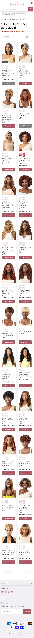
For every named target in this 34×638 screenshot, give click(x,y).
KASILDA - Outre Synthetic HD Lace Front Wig (24, 291)
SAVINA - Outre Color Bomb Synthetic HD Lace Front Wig (8, 72)
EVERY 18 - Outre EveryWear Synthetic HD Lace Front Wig (24, 508)
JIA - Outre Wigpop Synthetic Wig (25, 332)
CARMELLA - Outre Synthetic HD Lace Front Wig (25, 249)
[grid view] (27, 37)
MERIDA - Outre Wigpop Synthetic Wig (24, 552)
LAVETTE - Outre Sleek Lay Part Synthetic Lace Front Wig (8, 250)
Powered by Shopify (17, 634)
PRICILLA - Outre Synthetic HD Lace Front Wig (8, 291)
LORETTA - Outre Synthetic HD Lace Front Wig (24, 160)
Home (3, 19)
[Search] (30, 9)
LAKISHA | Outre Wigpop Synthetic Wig (8, 420)
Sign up (27, 611)
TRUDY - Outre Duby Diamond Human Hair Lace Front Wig (24, 72)
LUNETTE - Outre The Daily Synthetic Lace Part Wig (8, 507)
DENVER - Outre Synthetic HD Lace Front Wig (8, 463)
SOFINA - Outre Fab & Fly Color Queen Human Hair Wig (8, 552)
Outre (3, 77)
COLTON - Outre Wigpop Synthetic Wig (8, 335)
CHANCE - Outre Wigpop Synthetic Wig (24, 463)
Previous (6, 571)
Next (29, 571)
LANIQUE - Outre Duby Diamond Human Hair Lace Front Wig (7, 118)
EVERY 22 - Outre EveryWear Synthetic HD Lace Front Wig (24, 204)
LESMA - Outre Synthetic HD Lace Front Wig (24, 420)
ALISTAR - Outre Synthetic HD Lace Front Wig (8, 160)
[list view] (31, 37)
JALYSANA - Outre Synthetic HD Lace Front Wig (24, 115)
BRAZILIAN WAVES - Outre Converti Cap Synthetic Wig (25, 374)
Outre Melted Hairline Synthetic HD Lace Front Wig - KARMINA (8, 204)
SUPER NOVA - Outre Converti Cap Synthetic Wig (8, 376)
